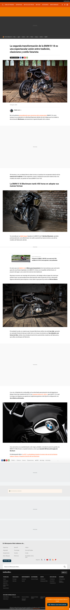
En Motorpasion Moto (36, 256)
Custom (24, 460)
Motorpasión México (42, 597)
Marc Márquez (54, 4)
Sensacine (24, 579)
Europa (36, 36)
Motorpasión (42, 579)
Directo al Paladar (34, 579)
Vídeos (26, 547)
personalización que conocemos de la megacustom (33, 115)
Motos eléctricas (29, 4)
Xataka (4, 579)
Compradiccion (53, 583)
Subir (63, 572)
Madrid (46, 36)
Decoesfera (52, 581)
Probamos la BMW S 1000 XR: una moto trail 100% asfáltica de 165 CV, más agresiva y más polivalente (44, 259)
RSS (53, 559)
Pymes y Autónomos (61, 582)
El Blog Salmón (62, 579)
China (14, 36)
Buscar (64, 567)
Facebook (65, 5)
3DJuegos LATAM (16, 596)
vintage (42, 460)
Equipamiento (6, 553)
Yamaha (16, 553)
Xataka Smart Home (5, 585)
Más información (36, 608)
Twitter (62, 5)
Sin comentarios (15, 57)
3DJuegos (14, 579)
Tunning (48, 460)
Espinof (23, 581)
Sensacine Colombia (24, 599)
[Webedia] (67, 1)
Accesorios (45, 4)
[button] (18, 110)
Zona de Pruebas (9, 4)
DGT (28, 36)
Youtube (47, 559)
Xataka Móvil (5, 581)
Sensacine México (25, 596)
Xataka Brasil (5, 598)
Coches (41, 36)
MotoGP (38, 4)
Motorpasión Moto (44, 581)
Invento (23, 36)
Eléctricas (16, 555)
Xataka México (6, 596)
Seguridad (5, 550)
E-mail (27, 57)
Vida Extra (14, 581)
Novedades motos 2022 (29, 556)
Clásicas (19, 460)
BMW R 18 (22, 268)
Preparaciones (30, 460)
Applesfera (5, 583)
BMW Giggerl (23, 236)
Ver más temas (6, 560)
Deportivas (19, 4)
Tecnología (16, 550)
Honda (26, 553)
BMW (37, 460)
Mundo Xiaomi (6, 588)
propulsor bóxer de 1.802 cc (40, 394)
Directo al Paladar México (34, 597)
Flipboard (25, 57)
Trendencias (52, 579)
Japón (19, 36)
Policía (31, 36)
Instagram (67, 5)
